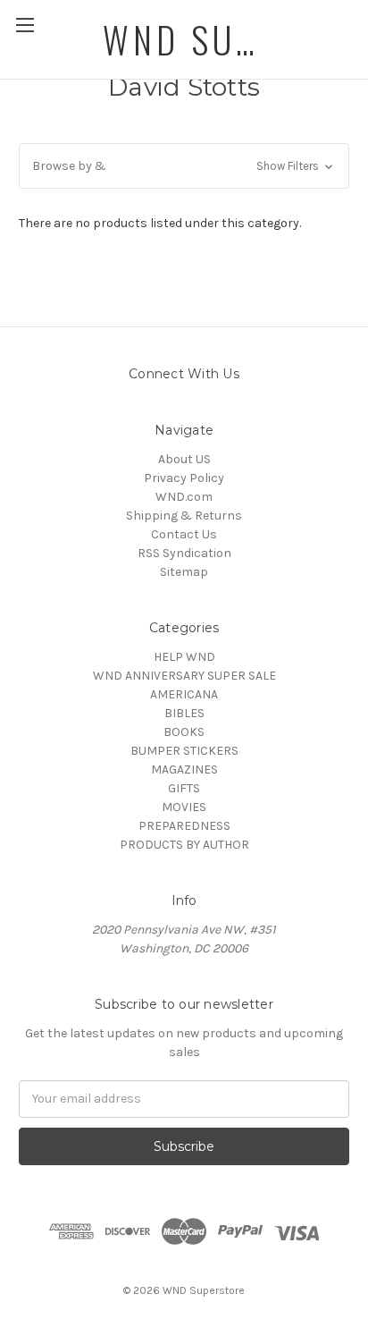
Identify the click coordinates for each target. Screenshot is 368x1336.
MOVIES (184, 807)
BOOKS (184, 732)
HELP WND (184, 656)
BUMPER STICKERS (184, 750)
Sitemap (184, 571)
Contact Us (184, 534)
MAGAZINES (184, 769)
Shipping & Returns (184, 515)
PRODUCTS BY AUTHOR (184, 844)
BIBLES (184, 713)
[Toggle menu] (24, 24)
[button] (184, 166)
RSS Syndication (184, 553)
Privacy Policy (184, 478)
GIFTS (184, 788)
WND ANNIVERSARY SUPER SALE (184, 675)
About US (184, 459)
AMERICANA (184, 694)
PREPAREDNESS (184, 825)
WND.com (184, 496)
